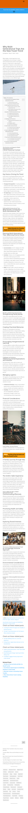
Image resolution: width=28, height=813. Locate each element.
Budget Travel (19, 769)
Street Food (5, 791)
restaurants (19, 787)
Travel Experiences (7, 795)
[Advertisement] (14, 32)
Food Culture (5, 776)
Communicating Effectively (13, 133)
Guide (18, 778)
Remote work (13, 787)
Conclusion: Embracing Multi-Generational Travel (11, 142)
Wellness (17, 798)
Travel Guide (14, 795)
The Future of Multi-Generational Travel (13, 137)
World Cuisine (6, 800)
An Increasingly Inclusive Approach (15, 138)
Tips (10, 791)
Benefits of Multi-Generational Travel (12, 112)
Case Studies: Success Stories (11, 125)
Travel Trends (6, 798)
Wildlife (21, 798)
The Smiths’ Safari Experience (14, 128)
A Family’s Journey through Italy (14, 127)
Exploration (20, 774)
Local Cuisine (5, 782)
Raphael (6, 53)
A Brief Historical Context (13, 102)
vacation (11, 798)
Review (4, 789)
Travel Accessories (6, 793)
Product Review (6, 787)
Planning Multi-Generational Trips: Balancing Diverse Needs (15, 110)
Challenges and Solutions (10, 118)
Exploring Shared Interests (13, 135)
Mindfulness (19, 782)
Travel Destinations (16, 793)
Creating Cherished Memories (14, 114)
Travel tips (21, 795)
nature (4, 784)
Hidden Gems (5, 780)
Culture (16, 771)
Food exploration (13, 776)
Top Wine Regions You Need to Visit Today (12, 760)
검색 (23, 742)
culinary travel (11, 771)
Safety (9, 789)
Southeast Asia (20, 789)
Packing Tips (17, 784)
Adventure (5, 769)
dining (11, 774)
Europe (15, 774)
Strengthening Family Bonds (13, 113)
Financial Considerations (13, 124)
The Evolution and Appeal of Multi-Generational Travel (12, 100)
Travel (18, 791)
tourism (14, 791)
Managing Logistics (12, 122)
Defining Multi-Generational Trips (12, 105)
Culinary (4, 771)
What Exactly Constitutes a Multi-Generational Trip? (14, 107)
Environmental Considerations (14, 140)
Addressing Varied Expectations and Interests (15, 121)
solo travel (14, 789)
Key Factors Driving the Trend (14, 103)
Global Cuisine (12, 778)
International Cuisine (14, 780)
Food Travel (20, 776)
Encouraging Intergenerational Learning (14, 117)
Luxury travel (12, 782)
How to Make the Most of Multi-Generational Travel (11, 131)
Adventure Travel (12, 769)
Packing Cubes (10, 784)
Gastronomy (5, 778)
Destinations (5, 774)
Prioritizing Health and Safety (14, 134)
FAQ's (17, 53)
